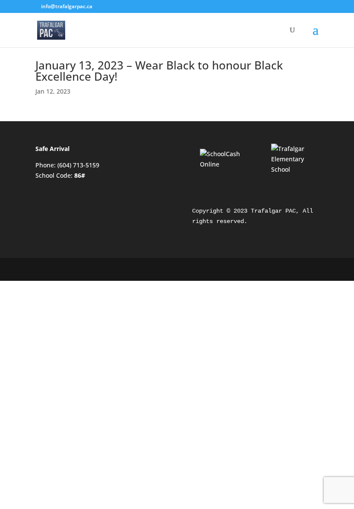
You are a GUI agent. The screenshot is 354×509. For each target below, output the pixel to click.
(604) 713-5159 (78, 165)
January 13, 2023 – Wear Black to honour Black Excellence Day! (159, 70)
